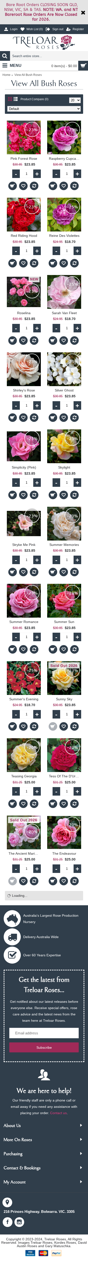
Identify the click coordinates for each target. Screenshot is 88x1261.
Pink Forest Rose (24, 158)
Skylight (64, 467)
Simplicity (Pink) (24, 467)
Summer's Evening (23, 699)
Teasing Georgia (24, 776)
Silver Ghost (64, 390)
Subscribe (44, 1047)
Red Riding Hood (24, 236)
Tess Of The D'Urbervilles (65, 776)
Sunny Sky (64, 699)
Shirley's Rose (24, 390)
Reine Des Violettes (64, 236)
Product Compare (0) (34, 99)
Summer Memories (64, 545)
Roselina (24, 313)
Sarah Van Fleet (64, 313)
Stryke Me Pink (23, 545)
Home (6, 75)
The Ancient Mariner (24, 853)
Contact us (58, 1113)
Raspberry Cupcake (64, 158)
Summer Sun (64, 622)
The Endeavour (64, 853)
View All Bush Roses (28, 75)
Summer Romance (23, 622)
